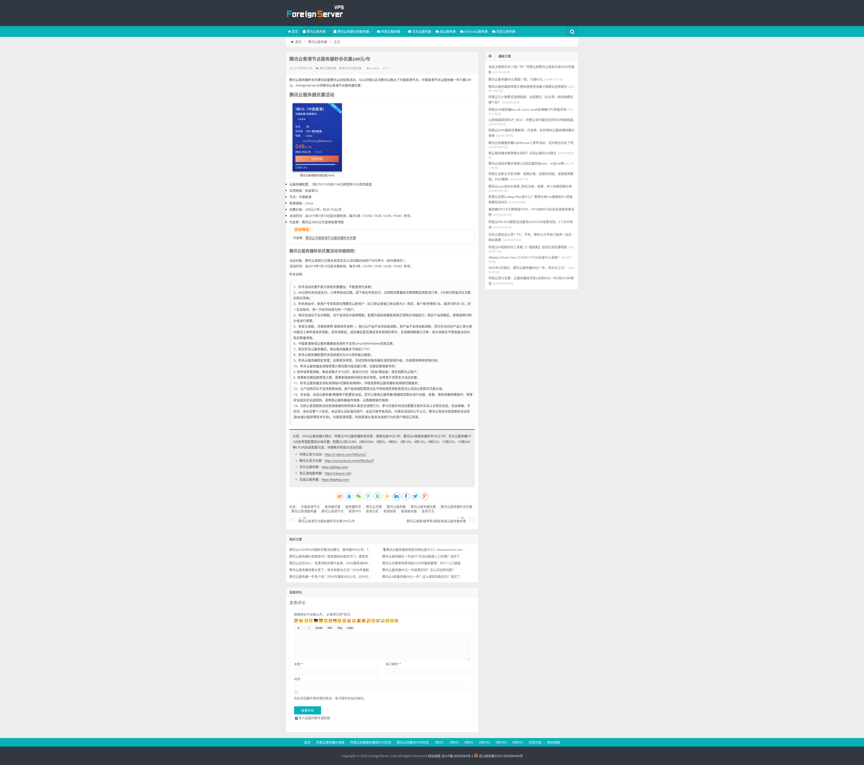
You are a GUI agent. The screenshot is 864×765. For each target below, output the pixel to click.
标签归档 (535, 742)
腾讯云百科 (315, 12)
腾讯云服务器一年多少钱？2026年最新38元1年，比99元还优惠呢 (331, 576)
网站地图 (553, 742)
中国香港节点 (310, 507)
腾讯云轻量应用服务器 (353, 31)
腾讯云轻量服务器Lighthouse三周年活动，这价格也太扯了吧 (531, 143)
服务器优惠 (332, 507)
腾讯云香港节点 (333, 511)
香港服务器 (409, 511)
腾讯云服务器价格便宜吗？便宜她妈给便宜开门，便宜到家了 (331, 556)
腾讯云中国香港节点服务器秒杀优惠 (331, 238)
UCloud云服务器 (476, 31)
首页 (294, 31)
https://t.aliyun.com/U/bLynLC (345, 454)
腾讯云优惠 (374, 507)
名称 (298, 664)
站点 (297, 679)
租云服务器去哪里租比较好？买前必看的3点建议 (522, 153)
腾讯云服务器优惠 (423, 507)
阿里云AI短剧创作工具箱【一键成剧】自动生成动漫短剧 (527, 247)
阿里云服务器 (390, 31)
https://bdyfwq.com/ (335, 479)
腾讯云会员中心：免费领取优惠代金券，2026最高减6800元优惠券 (331, 563)
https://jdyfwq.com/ (335, 467)
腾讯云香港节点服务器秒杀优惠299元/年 (326, 520)
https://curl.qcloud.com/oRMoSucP (349, 460)
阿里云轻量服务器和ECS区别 (370, 742)
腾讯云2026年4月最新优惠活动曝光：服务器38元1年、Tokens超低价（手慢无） (331, 549)
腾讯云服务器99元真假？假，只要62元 (515, 79)
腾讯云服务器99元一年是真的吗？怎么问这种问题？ (418, 570)
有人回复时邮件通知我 (314, 718)
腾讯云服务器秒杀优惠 (456, 507)
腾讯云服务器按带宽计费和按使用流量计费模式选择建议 (527, 86)
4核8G (468, 742)
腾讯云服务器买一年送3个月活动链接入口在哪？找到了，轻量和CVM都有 (424, 556)
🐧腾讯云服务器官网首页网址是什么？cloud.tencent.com (422, 549)
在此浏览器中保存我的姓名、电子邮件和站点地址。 (330, 698)
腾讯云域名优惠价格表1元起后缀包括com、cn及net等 (526, 163)
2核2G (439, 742)
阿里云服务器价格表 (330, 742)
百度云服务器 (505, 31)
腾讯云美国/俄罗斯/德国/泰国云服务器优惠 (436, 520)
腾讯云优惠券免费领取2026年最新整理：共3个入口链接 (421, 563)
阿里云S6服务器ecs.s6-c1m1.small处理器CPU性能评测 (527, 109)
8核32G (501, 742)
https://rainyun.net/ (338, 473)
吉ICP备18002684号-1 (457, 756)
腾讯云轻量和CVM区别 (413, 742)
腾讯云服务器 (316, 31)
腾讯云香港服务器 (304, 511)
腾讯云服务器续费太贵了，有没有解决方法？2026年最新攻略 (331, 570)
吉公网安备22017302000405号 (500, 756)
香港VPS (355, 511)
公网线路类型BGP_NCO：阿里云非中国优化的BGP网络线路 (530, 120)
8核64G (517, 742)
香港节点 (428, 511)
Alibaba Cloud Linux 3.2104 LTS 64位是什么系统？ (524, 257)
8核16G (484, 742)
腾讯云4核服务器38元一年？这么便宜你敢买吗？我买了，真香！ (424, 576)
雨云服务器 (447, 31)
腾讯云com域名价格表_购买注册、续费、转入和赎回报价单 (530, 186)
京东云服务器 (421, 31)
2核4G (454, 742)
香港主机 (372, 511)
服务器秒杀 (353, 507)
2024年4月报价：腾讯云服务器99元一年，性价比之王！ (527, 268)
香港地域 (389, 511)
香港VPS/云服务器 (350, 68)
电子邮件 (393, 664)
